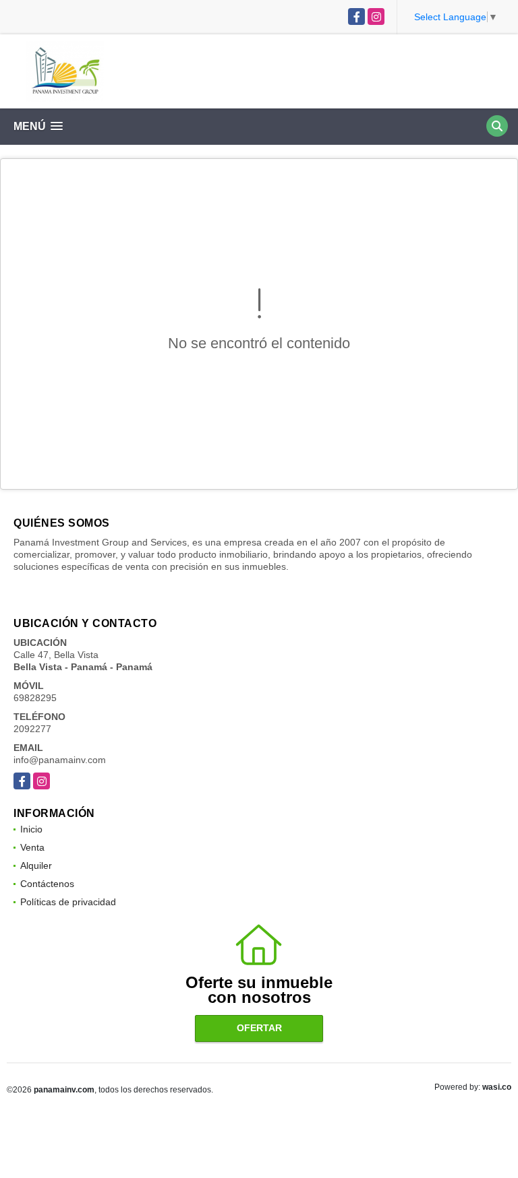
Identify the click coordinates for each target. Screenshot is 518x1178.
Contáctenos (47, 883)
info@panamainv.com (59, 759)
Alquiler (36, 865)
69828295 (35, 697)
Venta (32, 847)
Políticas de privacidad (68, 901)
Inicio (31, 829)
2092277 (32, 728)
